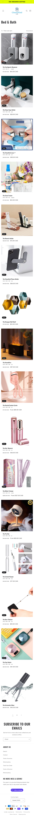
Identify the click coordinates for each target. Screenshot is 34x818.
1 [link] (12, 715)
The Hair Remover (8, 448)
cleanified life (11, 812)
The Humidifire (7, 362)
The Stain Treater (7, 195)
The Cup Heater (7, 662)
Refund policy (7, 762)
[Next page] (21, 715)
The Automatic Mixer (8, 705)
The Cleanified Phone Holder (11, 279)
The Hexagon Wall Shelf (9, 322)
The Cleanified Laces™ (9, 153)
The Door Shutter (7, 619)
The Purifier (6, 534)
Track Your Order (7, 765)
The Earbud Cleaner (8, 577)
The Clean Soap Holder (9, 110)
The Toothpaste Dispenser (10, 67)
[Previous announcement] (3, 1)
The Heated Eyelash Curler (10, 405)
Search (5, 751)
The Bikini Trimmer (8, 491)
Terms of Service (7, 769)
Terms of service (7, 758)
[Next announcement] (31, 1)
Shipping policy (22, 814)
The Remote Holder (8, 238)
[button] (3, 11)
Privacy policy (27, 812)
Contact (5, 755)
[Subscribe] (29, 739)
